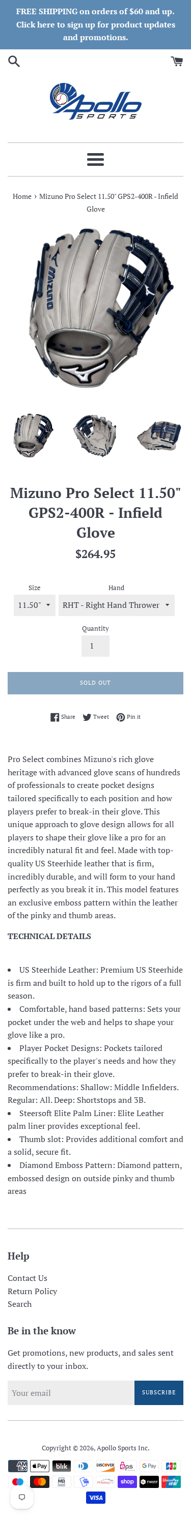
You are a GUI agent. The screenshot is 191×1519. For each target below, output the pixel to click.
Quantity (95, 628)
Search (20, 1303)
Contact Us (27, 1277)
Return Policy (32, 1291)
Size (35, 587)
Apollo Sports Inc (122, 1448)
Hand (116, 587)
